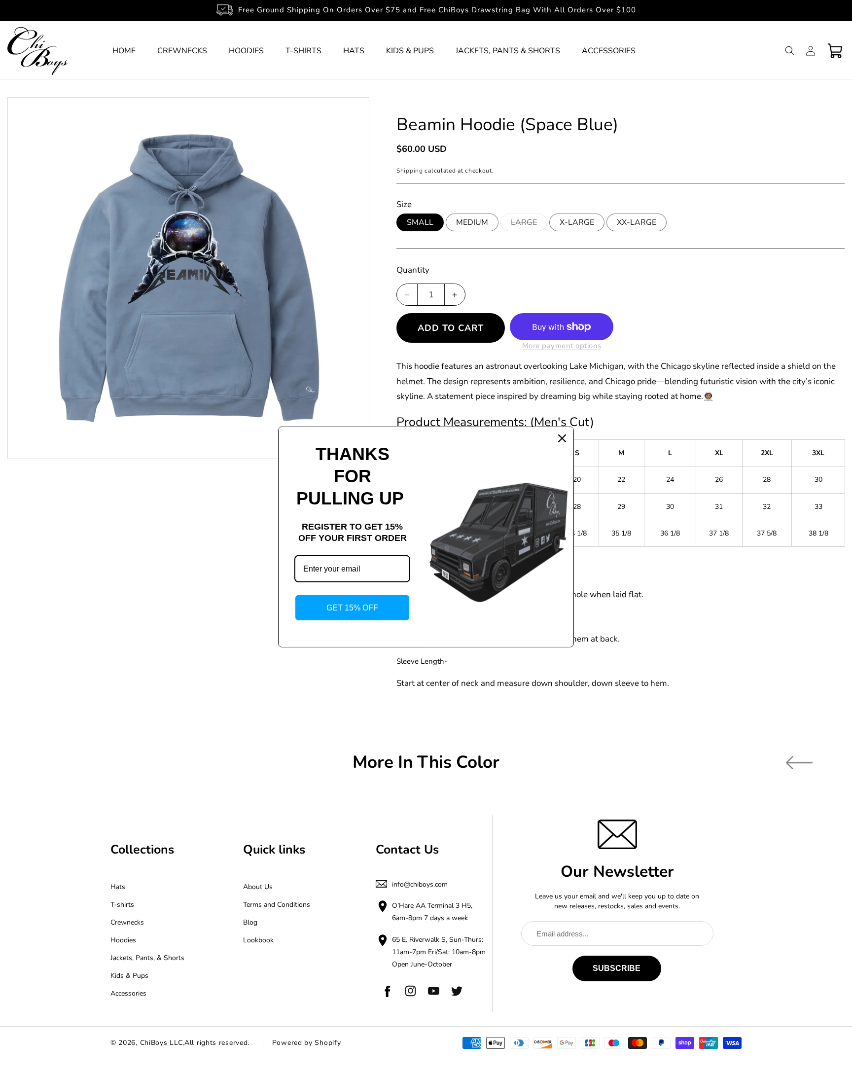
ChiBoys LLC (161, 1042)
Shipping (409, 171)
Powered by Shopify (306, 1042)
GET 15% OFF (352, 608)
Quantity (412, 270)
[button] (790, 50)
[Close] (562, 438)
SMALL (420, 222)
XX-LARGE (636, 222)
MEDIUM (472, 222)
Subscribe (616, 968)
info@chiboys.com (420, 884)
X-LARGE (577, 222)
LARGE (529, 223)
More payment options (562, 346)
